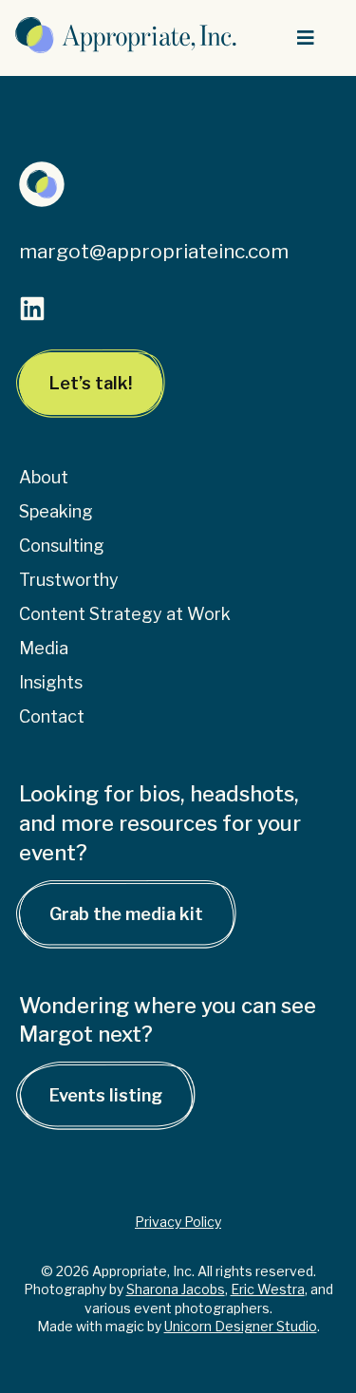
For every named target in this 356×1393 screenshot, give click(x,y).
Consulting (61, 545)
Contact (51, 716)
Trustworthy (69, 580)
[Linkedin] (32, 308)
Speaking (56, 511)
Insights (51, 682)
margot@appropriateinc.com (154, 251)
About (43, 477)
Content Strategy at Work (125, 614)
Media (43, 648)
